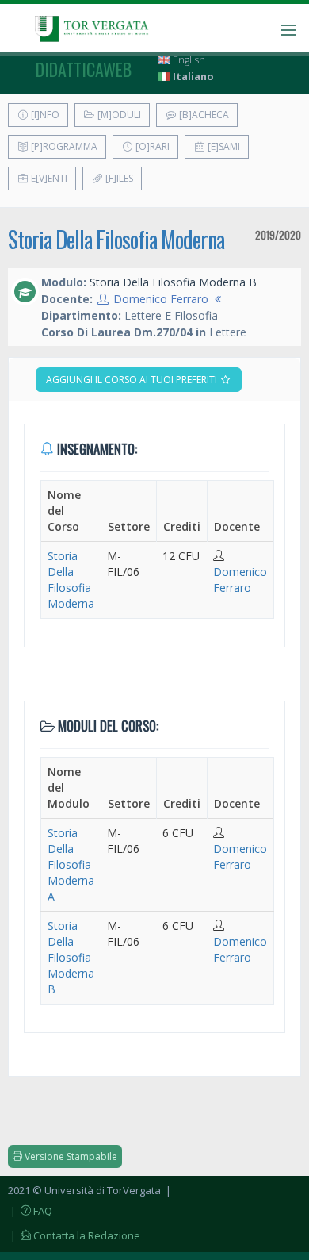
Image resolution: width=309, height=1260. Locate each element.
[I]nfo (44, 114)
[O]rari (151, 146)
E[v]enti (48, 178)
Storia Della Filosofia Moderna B (71, 957)
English (187, 60)
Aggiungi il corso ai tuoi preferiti (132, 379)
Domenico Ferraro (160, 298)
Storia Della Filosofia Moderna (116, 239)
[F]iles (118, 178)
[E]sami (222, 146)
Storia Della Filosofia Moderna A (71, 864)
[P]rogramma (63, 146)
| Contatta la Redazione (74, 1235)
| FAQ (30, 1211)
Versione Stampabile (69, 1156)
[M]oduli (118, 114)
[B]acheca (203, 114)
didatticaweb (84, 69)
